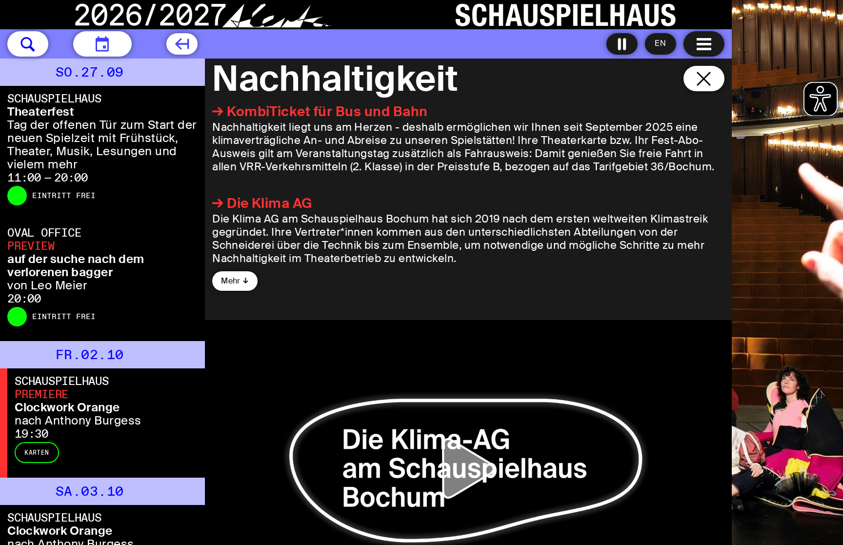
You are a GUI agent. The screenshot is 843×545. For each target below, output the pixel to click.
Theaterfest (40, 111)
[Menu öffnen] (703, 44)
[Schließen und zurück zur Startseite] (703, 78)
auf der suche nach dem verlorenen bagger (75, 265)
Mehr (231, 281)
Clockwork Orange (67, 407)
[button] (27, 44)
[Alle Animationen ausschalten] (622, 44)
